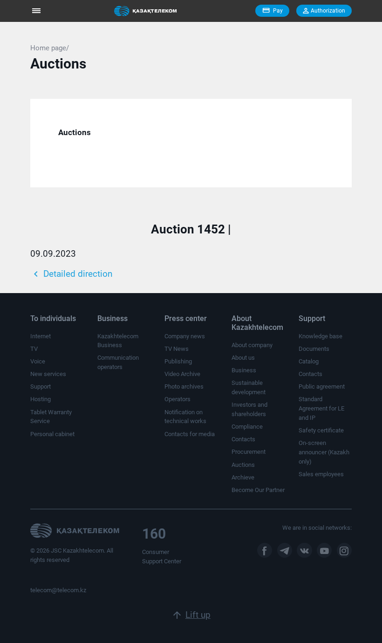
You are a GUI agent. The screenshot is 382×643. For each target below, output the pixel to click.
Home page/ (49, 48)
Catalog (309, 361)
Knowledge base (320, 336)
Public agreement (322, 386)
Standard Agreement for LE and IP (321, 408)
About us (243, 357)
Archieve (243, 477)
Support (40, 386)
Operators (177, 399)
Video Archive (182, 373)
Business (244, 370)
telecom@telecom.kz (58, 590)
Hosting (40, 399)
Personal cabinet (52, 434)
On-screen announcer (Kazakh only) (324, 452)
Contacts (243, 439)
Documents (314, 348)
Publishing (178, 361)
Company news (184, 336)
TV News (176, 348)
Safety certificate (321, 430)
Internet (40, 336)
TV (34, 348)
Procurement (249, 451)
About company (252, 345)
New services (48, 373)
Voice (37, 361)
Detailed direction (71, 274)
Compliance (247, 426)
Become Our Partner (258, 489)
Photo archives (184, 386)
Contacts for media (189, 434)
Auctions (243, 464)
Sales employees (321, 474)
